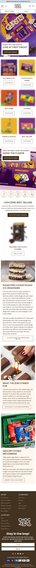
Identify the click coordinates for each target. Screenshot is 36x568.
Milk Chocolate (5, 503)
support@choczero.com (15, 566)
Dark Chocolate (5, 500)
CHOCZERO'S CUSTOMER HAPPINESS (17, 407)
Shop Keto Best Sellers (18, 215)
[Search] (6, 6)
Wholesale (21, 508)
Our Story (21, 497)
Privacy (31, 566)
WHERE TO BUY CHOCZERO (14, 480)
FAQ (2, 518)
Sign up (18, 549)
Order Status (5, 529)
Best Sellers (4, 511)
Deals (26, 11)
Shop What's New (10, 158)
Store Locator (22, 505)
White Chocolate (6, 505)
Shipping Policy (5, 526)
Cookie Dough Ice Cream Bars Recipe (18, 338)
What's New (9, 11)
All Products (4, 497)
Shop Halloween (10, 52)
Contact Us (4, 521)
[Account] (30, 6)
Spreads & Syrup (6, 508)
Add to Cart (18, 253)
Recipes (20, 500)
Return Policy (5, 523)
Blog (19, 503)
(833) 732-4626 (5, 566)
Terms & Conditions (25, 566)
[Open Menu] (2, 6)
